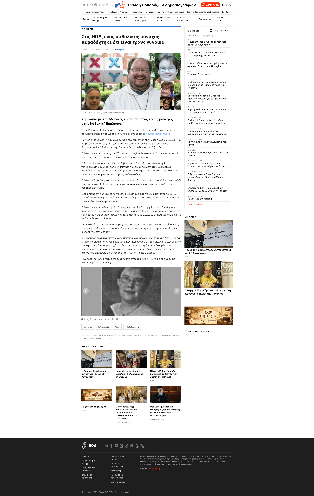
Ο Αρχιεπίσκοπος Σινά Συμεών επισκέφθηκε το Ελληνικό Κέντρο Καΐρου (205, 177)
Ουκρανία (179, 12)
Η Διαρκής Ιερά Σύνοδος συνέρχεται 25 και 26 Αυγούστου (94, 374)
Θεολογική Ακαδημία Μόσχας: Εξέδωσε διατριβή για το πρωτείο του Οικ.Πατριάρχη (207, 98)
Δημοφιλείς (207, 35)
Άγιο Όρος (125, 12)
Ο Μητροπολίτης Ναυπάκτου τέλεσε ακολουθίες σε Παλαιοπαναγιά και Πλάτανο (126, 412)
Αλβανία (113, 12)
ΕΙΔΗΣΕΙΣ (85, 19)
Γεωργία (160, 12)
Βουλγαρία (137, 12)
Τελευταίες (192, 35)
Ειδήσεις (87, 29)
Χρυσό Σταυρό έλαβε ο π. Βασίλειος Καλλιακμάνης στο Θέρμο (129, 374)
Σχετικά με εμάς (119, 482)
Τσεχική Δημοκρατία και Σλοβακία (203, 12)
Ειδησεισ (85, 456)
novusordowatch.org (158, 133)
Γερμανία (149, 12)
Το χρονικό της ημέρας (93, 406)
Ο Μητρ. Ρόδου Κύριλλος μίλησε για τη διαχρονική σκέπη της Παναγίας (163, 374)
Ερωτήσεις (116, 470)
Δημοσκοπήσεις (206, 19)
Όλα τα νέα (193, 204)
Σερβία (225, 12)
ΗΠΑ (169, 12)
